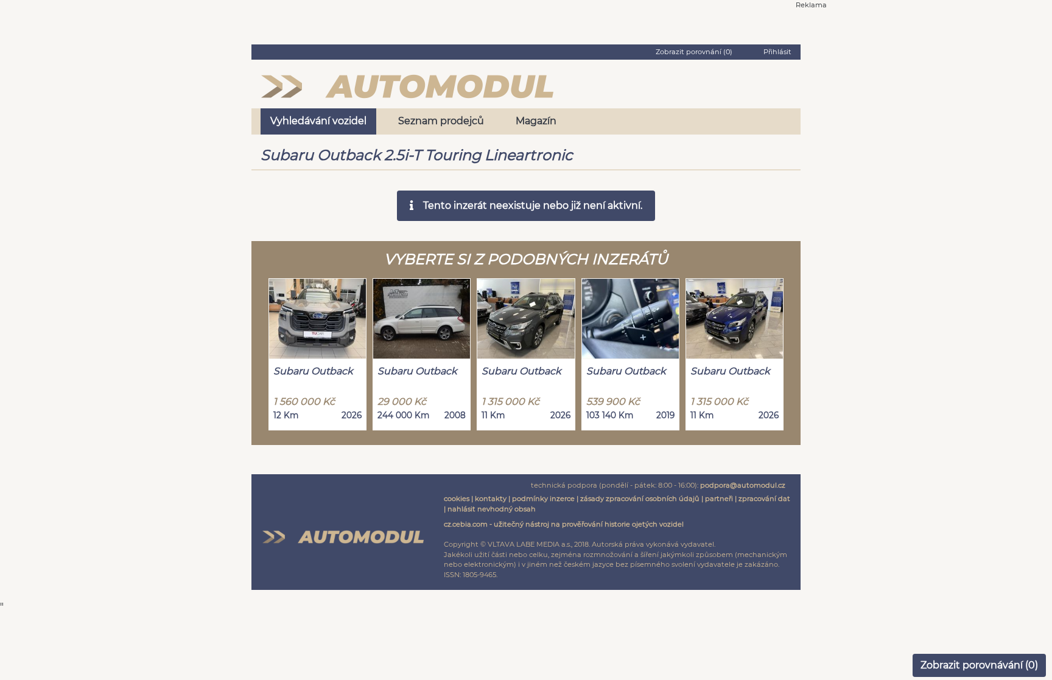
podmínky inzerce (543, 498)
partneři (719, 498)
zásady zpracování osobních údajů (640, 498)
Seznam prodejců (441, 121)
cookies (456, 498)
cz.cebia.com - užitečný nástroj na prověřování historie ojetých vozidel (564, 524)
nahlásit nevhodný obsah (491, 509)
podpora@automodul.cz (742, 485)
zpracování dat (764, 498)
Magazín (536, 121)
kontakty (491, 498)
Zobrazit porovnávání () (979, 665)
